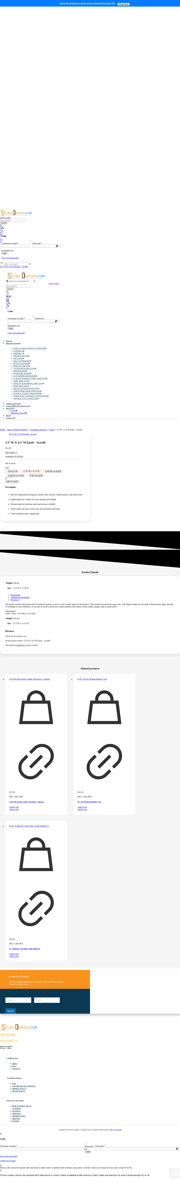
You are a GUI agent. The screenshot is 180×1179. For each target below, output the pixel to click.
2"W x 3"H (13, 471)
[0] (30, 225)
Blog (14, 1066)
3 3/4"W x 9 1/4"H (16, 475)
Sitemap (15, 1121)
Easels (51, 430)
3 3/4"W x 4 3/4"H (53, 471)
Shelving (16, 1119)
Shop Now (123, 4)
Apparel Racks (18, 1116)
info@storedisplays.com (9, 1041)
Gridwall (16, 1114)
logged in (20, 645)
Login (4, 253)
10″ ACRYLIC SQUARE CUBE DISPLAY (24, 949)
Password (37, 243)
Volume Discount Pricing (23, 1086)
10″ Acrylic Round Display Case (89, 802)
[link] (30, 264)
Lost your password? (10, 258)
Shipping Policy (19, 1089)
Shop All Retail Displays (17, 430)
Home (2, 430)
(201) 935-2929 (7, 1034)
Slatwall (16, 1111)
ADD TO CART (12, 482)
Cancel (3, 223)
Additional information (20, 597)
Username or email (10, 243)
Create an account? (8, 1161)
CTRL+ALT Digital (115, 1130)
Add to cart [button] (14, 809)
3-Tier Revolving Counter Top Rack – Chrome (26, 802)
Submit (10, 1011)
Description (15, 595)
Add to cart (14, 807)
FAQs (14, 1084)
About (15, 1064)
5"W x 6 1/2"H (36, 475)
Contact (16, 1069)
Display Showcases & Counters (21, 1107)
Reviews (15, 600)
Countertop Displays (38, 430)
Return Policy (18, 1091)
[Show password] (57, 246)
